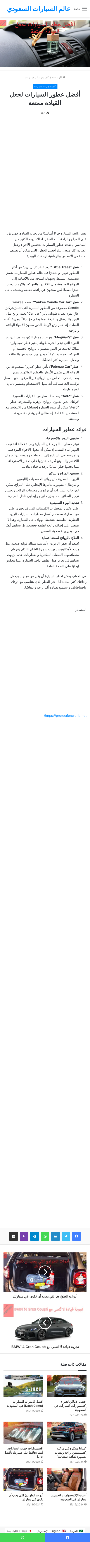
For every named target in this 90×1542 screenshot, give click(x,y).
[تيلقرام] (34, 1236)
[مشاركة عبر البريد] (13, 1236)
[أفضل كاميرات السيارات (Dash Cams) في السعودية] (23, 1386)
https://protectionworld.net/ (65, 716)
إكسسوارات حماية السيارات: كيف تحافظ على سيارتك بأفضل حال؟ (23, 1452)
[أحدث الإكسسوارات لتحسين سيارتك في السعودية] (67, 1479)
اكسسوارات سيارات (37, 77)
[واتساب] (45, 1236)
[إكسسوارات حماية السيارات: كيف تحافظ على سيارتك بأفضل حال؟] (23, 1433)
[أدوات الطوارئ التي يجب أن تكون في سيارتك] (23, 1479)
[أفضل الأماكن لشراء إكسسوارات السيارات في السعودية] (67, 1386)
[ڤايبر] (24, 1236)
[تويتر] (66, 1236)
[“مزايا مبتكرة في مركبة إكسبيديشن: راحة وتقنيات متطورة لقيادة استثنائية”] (67, 1433)
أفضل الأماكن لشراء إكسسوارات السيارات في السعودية (70, 1406)
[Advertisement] (45, 168)
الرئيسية (57, 77)
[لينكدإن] (55, 1236)
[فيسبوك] (76, 1236)
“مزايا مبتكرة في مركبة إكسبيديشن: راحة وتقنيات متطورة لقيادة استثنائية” (71, 1452)
